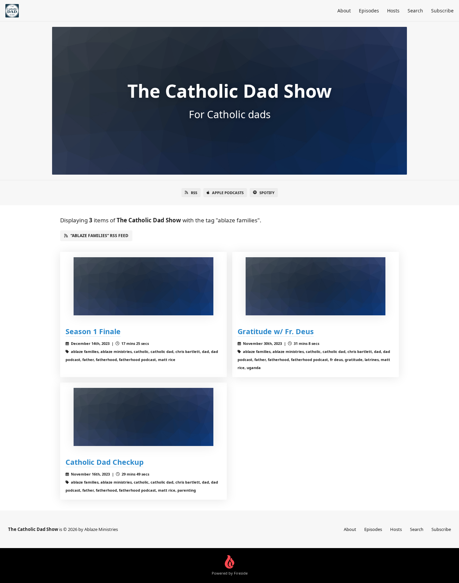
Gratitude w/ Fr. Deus (276, 331)
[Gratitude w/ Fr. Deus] (315, 286)
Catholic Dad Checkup (104, 462)
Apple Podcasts (228, 192)
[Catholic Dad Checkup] (143, 417)
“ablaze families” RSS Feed (99, 235)
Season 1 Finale (93, 331)
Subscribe (442, 10)
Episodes (369, 10)
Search (415, 10)
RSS (194, 192)
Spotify (267, 192)
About (344, 10)
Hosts (393, 10)
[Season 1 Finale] (143, 286)
